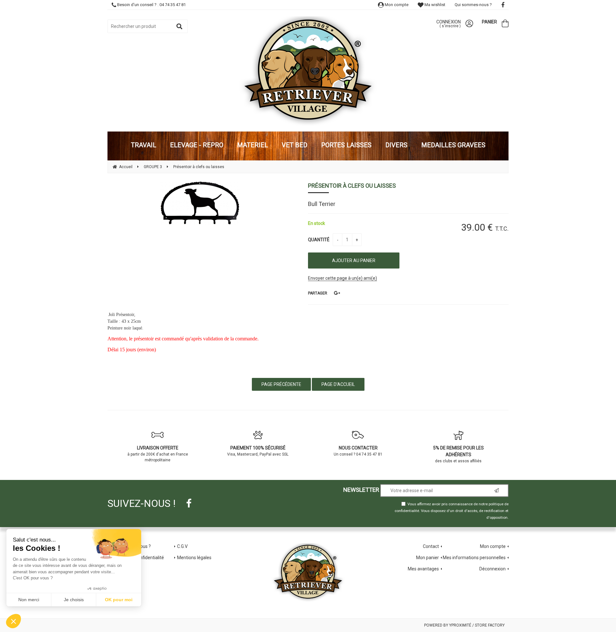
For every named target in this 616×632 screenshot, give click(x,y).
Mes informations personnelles (474, 557)
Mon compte (396, 4)
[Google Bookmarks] (337, 293)
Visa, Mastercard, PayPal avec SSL (257, 451)
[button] (13, 621)
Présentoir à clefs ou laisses (352, 185)
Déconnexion (492, 568)
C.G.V (182, 546)
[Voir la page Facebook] (189, 503)
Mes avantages (423, 568)
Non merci (28, 599)
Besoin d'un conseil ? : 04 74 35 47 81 (151, 4)
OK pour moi (119, 599)
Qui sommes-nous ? (473, 4)
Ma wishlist (434, 4)
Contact (431, 546)
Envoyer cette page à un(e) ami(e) (342, 278)
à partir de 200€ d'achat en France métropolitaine (157, 453)
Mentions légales (194, 557)
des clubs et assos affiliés (458, 454)
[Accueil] (308, 71)
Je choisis (74, 599)
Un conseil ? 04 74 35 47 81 (358, 451)
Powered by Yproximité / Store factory (464, 625)
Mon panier (427, 557)
